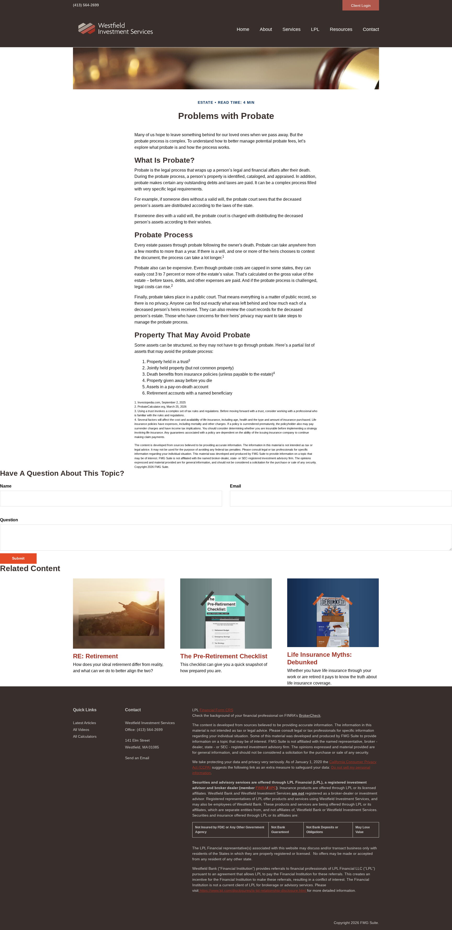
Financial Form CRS (216, 710)
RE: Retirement (95, 656)
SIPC (272, 788)
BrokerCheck (309, 715)
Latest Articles (84, 723)
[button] (266, 29)
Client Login (361, 5)
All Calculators (85, 736)
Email (235, 486)
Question (9, 520)
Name (6, 486)
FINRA (261, 788)
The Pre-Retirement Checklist (223, 656)
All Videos (81, 729)
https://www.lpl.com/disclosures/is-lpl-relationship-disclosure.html (253, 890)
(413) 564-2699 (86, 5)
